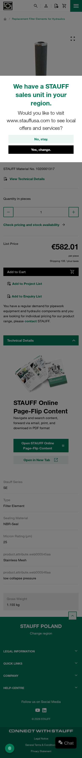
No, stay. (41, 139)
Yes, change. (41, 149)
